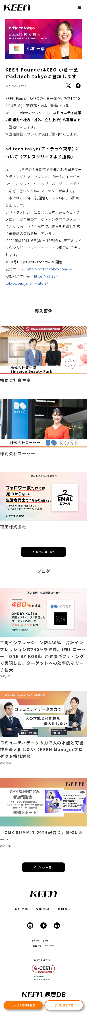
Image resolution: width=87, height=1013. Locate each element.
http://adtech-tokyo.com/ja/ (49, 269)
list (79, 7)
